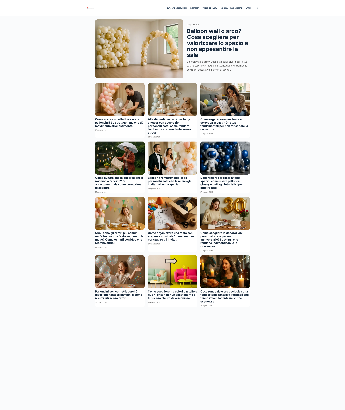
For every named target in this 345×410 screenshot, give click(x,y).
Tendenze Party (210, 8)
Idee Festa (194, 8)
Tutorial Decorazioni (177, 8)
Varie (248, 8)
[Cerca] (258, 8)
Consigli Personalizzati (231, 8)
